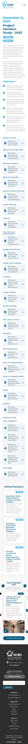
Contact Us (15, 665)
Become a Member (12, 142)
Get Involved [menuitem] (14, 728)
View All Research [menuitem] (14, 695)
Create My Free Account (14, 638)
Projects (8, 37)
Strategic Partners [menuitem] (14, 726)
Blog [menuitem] (14, 709)
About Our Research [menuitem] (14, 697)
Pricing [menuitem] (14, 723)
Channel (8, 40)
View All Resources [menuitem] (14, 704)
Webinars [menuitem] (14, 714)
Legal (19, 742)
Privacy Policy (11, 742)
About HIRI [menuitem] (14, 721)
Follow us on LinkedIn (15, 662)
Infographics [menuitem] (14, 706)
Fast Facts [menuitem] (14, 711)
